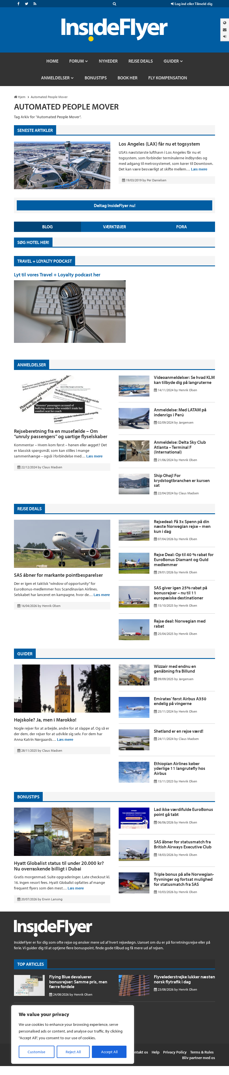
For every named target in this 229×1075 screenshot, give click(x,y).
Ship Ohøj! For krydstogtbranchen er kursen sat (182, 480)
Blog (47, 226)
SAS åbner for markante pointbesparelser (58, 575)
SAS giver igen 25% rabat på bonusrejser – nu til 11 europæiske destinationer (180, 592)
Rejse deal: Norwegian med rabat (180, 623)
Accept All (109, 1051)
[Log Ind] (224, 36)
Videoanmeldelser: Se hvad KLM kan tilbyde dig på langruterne (184, 379)
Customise (36, 1051)
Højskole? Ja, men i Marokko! (45, 719)
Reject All (73, 1051)
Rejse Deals (29, 508)
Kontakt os (139, 1052)
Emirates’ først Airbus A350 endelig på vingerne (180, 701)
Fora (181, 226)
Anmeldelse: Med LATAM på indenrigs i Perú (180, 412)
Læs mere (199, 169)
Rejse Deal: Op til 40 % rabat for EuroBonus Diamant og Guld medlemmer (184, 559)
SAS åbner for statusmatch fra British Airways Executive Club (182, 844)
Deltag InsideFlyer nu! (114, 205)
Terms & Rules (202, 1052)
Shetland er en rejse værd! (178, 731)
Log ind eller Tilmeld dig (193, 3)
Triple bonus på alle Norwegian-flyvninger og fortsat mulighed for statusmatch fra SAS (184, 879)
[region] (72, 1034)
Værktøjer (114, 226)
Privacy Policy (175, 1052)
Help (155, 1052)
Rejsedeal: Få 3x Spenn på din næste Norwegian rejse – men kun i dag (182, 526)
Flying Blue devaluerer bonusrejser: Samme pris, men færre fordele (78, 981)
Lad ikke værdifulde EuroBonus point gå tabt (183, 811)
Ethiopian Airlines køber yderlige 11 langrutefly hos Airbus (179, 768)
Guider (24, 653)
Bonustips (28, 796)
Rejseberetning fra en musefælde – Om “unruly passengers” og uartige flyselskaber (60, 434)
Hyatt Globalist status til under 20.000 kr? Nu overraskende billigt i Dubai (59, 866)
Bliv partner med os (198, 1057)
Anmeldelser (31, 364)
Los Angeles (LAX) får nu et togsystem (159, 144)
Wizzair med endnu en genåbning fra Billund (175, 668)
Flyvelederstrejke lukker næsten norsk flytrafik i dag (184, 979)
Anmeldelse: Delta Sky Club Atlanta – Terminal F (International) (180, 447)
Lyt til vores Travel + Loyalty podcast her (57, 274)
